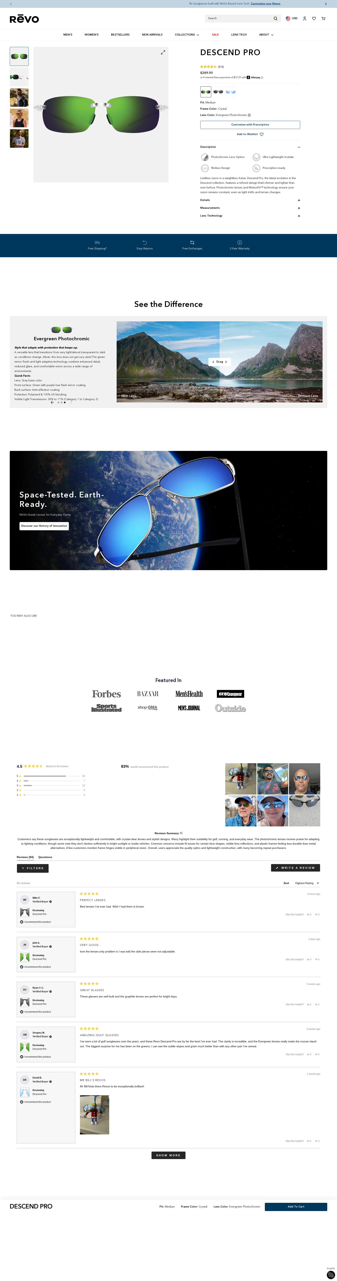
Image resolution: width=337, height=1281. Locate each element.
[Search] (277, 18)
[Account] (305, 18)
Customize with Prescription (250, 124)
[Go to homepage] (24, 18)
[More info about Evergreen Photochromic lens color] (249, 115)
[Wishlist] (314, 18)
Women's (91, 34)
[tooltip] (181, 833)
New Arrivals (152, 34)
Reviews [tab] (25, 858)
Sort (287, 883)
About (264, 34)
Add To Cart (296, 1206)
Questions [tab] (45, 858)
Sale (215, 34)
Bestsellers (120, 34)
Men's (67, 34)
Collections (185, 34)
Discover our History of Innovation (44, 526)
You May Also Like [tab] (24, 616)
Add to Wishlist (247, 134)
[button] (8, 4)
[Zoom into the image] (100, 114)
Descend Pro (39, 914)
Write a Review (300, 869)
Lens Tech (239, 34)
